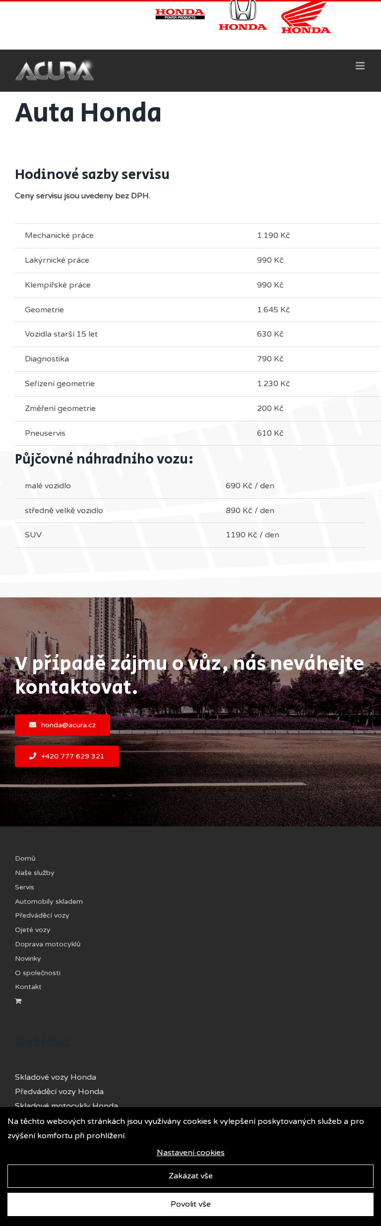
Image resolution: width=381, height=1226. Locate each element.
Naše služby (35, 873)
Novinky (28, 958)
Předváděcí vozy (42, 915)
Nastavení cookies (191, 1153)
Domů (25, 858)
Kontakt (28, 987)
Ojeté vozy (33, 930)
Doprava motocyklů (48, 944)
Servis (24, 887)
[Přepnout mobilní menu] (361, 65)
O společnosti (38, 973)
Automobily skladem (49, 901)
